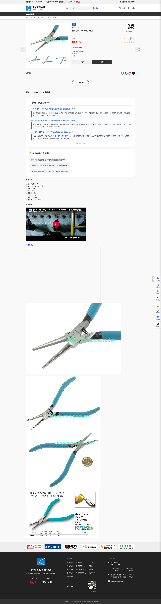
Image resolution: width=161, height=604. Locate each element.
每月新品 (70, 566)
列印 (28, 73)
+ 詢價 (82, 62)
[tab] (27, 93)
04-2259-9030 (116, 570)
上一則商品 (23, 49)
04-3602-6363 (116, 568)
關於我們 (79, 562)
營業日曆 (70, 562)
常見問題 (92, 562)
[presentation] (27, 60)
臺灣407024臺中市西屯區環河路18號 (122, 575)
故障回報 (92, 566)
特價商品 (70, 573)
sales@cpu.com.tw (117, 581)
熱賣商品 (70, 576)
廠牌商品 (70, 569)
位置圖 (132, 38)
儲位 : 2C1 (127, 38)
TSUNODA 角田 (80, 51)
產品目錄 (30, 14)
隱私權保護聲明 (81, 569)
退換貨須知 (92, 573)
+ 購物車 (102, 62)
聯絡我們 (92, 569)
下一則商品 (138, 49)
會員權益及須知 (81, 566)
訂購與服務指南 (81, 573)
